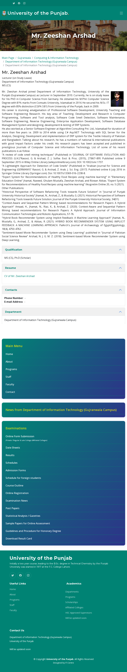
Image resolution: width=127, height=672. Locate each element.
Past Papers (12, 508)
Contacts (11, 289)
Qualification (13, 249)
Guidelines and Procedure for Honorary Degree (33, 531)
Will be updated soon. (76, 618)
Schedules (12, 462)
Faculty (10, 384)
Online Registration (17, 493)
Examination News (17, 500)
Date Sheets (13, 447)
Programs (11, 369)
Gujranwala (24, 58)
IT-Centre (69, 662)
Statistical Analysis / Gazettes (23, 515)
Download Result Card (19, 538)
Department (13, 311)
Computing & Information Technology (56, 58)
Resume (10, 267)
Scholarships (71, 602)
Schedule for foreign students (23, 478)
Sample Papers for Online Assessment (28, 523)
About (9, 361)
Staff (8, 376)
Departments (72, 592)
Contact (10, 392)
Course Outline (14, 485)
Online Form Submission (26, 438)
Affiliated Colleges (74, 607)
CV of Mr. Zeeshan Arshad (19, 276)
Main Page (8, 58)
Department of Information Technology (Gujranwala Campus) (41, 61)
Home (9, 354)
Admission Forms (16, 470)
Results (10, 455)
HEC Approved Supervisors (78, 613)
